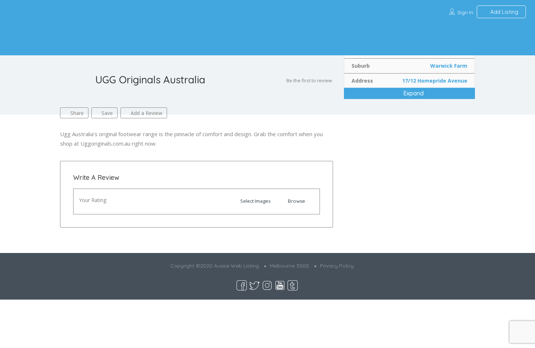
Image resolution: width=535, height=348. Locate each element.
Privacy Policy (337, 265)
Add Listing (503, 11)
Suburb (361, 65)
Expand (413, 93)
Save (106, 113)
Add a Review (145, 113)
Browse (296, 201)
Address (362, 80)
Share (76, 113)
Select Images (255, 201)
